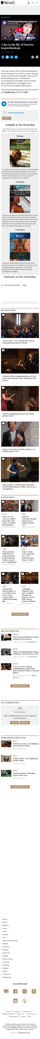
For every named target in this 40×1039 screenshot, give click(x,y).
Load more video (20, 614)
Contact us (6, 974)
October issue (9, 92)
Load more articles (20, 686)
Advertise (6, 962)
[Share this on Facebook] (3, 57)
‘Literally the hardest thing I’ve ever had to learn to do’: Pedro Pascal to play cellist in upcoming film (9, 595)
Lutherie (5, 934)
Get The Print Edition (10, 941)
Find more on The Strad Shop (20, 276)
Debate (5, 944)
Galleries (6, 925)
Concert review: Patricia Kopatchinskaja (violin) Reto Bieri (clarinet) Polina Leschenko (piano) (26, 669)
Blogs (4, 514)
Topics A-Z (20, 1014)
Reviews (6, 950)
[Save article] (37, 57)
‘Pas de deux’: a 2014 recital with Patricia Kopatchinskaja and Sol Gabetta (18, 342)
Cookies (23, 1016)
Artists (5, 922)
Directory (6, 947)
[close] (38, 52)
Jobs (4, 937)
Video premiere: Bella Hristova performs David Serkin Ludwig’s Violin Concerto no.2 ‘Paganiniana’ (19, 487)
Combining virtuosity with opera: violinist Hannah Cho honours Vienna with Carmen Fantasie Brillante (29, 595)
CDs (8, 131)
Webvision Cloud (24, 1033)
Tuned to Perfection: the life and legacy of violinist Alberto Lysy (18, 450)
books (35, 129)
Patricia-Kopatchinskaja (12, 285)
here (26, 92)
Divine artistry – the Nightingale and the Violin (25, 759)
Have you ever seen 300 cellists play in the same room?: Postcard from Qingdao (9, 521)
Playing (20, 136)
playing (22, 129)
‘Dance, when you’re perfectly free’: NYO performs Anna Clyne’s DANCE (28, 556)
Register (24, 723)
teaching (30, 129)
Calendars (20, 229)
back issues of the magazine (29, 131)
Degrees (6, 968)
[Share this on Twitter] (7, 57)
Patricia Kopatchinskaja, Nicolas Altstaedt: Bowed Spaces (26, 638)
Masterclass (7, 977)
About (5, 971)
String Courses (8, 959)
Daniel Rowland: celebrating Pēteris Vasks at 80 (24, 774)
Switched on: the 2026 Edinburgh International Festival (26, 745)
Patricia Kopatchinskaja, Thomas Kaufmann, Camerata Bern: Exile (26, 653)
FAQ (29, 1016)
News (5, 931)
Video (24, 285)
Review (15, 634)
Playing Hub (5, 17)
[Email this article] (16, 57)
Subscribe (6, 953)
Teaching (20, 181)
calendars (14, 131)
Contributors (27, 1011)
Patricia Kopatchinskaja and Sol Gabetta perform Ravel (18, 415)
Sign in (11, 52)
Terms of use (30, 1014)
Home (5, 919)
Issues (5, 928)
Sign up (7, 118)
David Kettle (31, 642)
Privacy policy (13, 1016)
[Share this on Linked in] (12, 57)
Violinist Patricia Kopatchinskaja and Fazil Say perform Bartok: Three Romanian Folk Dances (19, 378)
